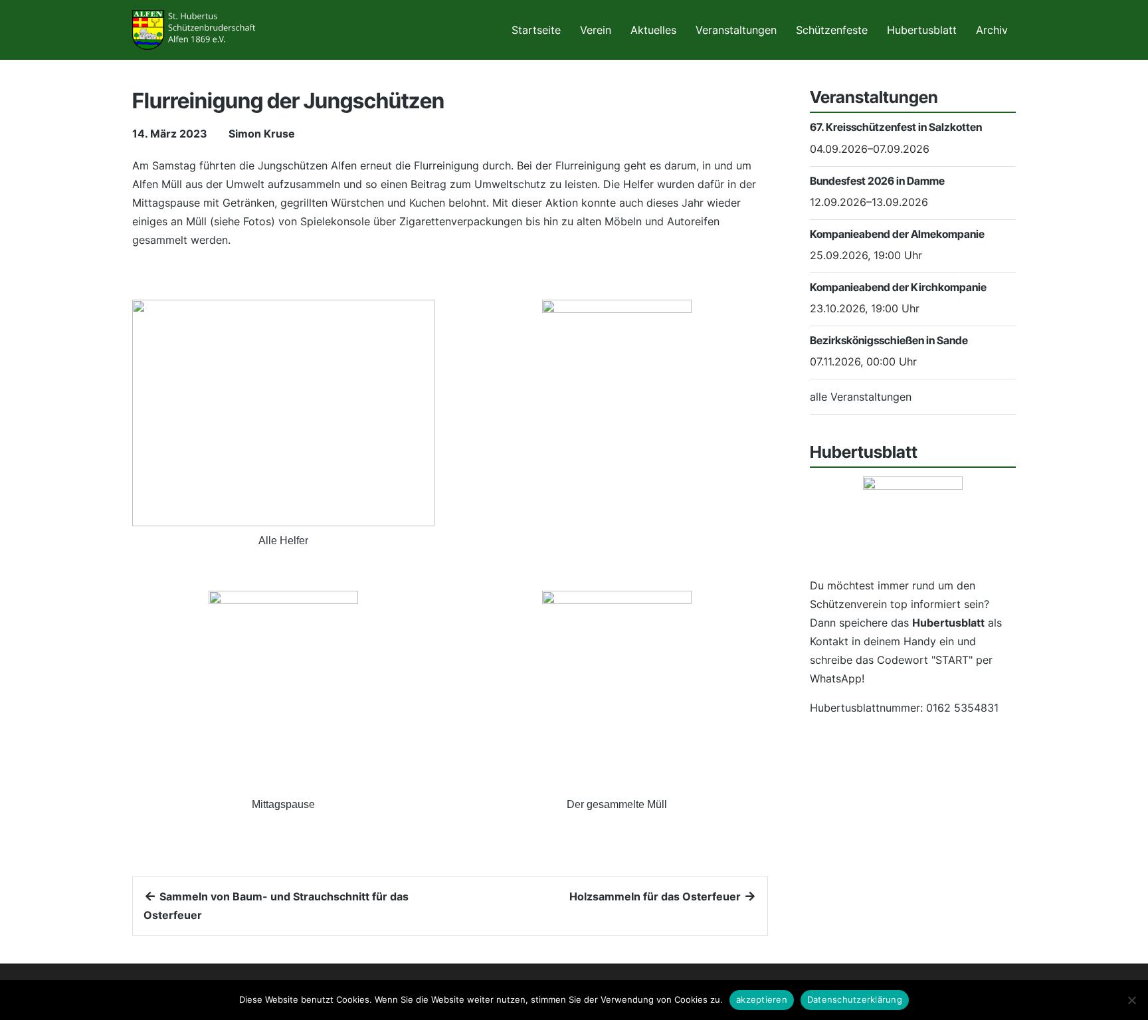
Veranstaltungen (736, 30)
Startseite (536, 30)
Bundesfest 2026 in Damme (877, 180)
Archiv (992, 30)
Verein (595, 30)
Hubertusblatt (922, 30)
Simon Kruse (262, 133)
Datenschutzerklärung (854, 999)
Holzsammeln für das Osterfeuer (656, 896)
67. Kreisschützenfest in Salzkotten (896, 127)
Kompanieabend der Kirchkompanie (898, 287)
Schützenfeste (832, 30)
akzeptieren (761, 999)
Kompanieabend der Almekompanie (897, 234)
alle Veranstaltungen (860, 396)
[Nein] (1131, 1000)
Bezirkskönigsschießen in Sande (889, 340)
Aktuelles (653, 30)
